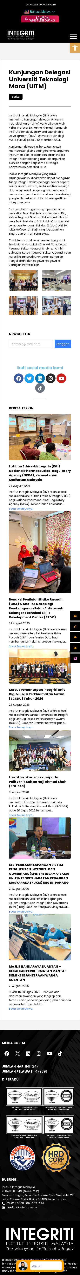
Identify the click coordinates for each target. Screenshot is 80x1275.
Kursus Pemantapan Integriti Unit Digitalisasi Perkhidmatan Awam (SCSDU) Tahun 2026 (37, 694)
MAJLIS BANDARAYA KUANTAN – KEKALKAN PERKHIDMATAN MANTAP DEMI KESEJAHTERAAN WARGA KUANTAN (37, 973)
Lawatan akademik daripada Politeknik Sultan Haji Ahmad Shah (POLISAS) (37, 781)
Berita (16, 97)
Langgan (62, 344)
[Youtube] (61, 378)
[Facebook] (18, 378)
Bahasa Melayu (40, 11)
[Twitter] (29, 378)
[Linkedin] (40, 378)
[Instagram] (51, 378)
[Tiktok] (40, 388)
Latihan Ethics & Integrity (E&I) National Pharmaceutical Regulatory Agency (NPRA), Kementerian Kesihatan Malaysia (40, 473)
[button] (75, 48)
